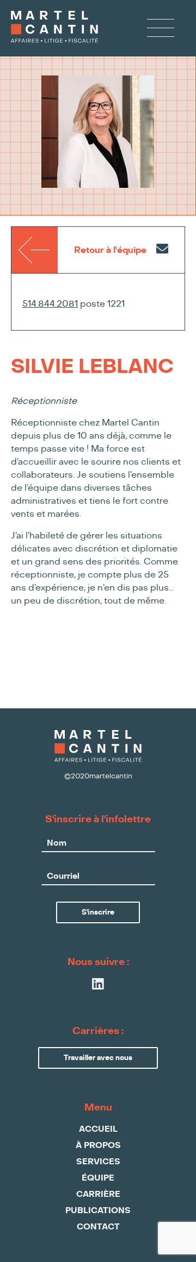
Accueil (98, 1129)
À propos (98, 1145)
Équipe (98, 1178)
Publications (98, 1211)
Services (98, 1162)
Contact (98, 1227)
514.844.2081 (50, 304)
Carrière (98, 1194)
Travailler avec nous (98, 1058)
